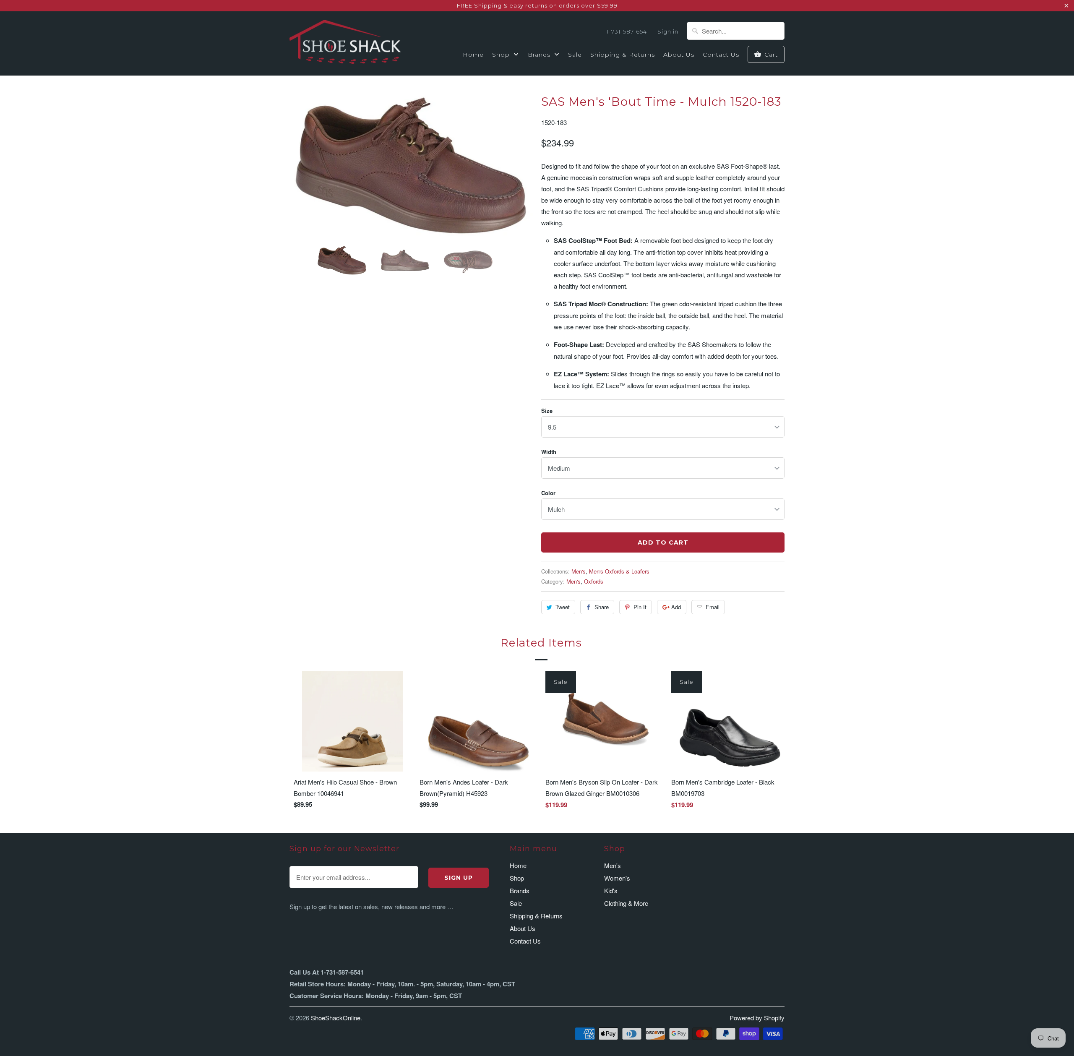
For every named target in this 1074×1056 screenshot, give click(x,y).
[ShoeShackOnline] (345, 43)
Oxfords (593, 581)
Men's (578, 571)
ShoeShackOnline (335, 1017)
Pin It (639, 607)
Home (473, 54)
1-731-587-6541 (628, 31)
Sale (575, 54)
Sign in (667, 31)
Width (548, 452)
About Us (678, 54)
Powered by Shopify (757, 1017)
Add (676, 607)
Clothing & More (626, 903)
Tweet (562, 607)
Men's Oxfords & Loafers (619, 571)
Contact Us (721, 54)
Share (601, 607)
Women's (617, 877)
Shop (502, 54)
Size (547, 411)
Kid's (611, 890)
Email (712, 607)
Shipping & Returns (622, 54)
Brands (540, 54)
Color (548, 493)
